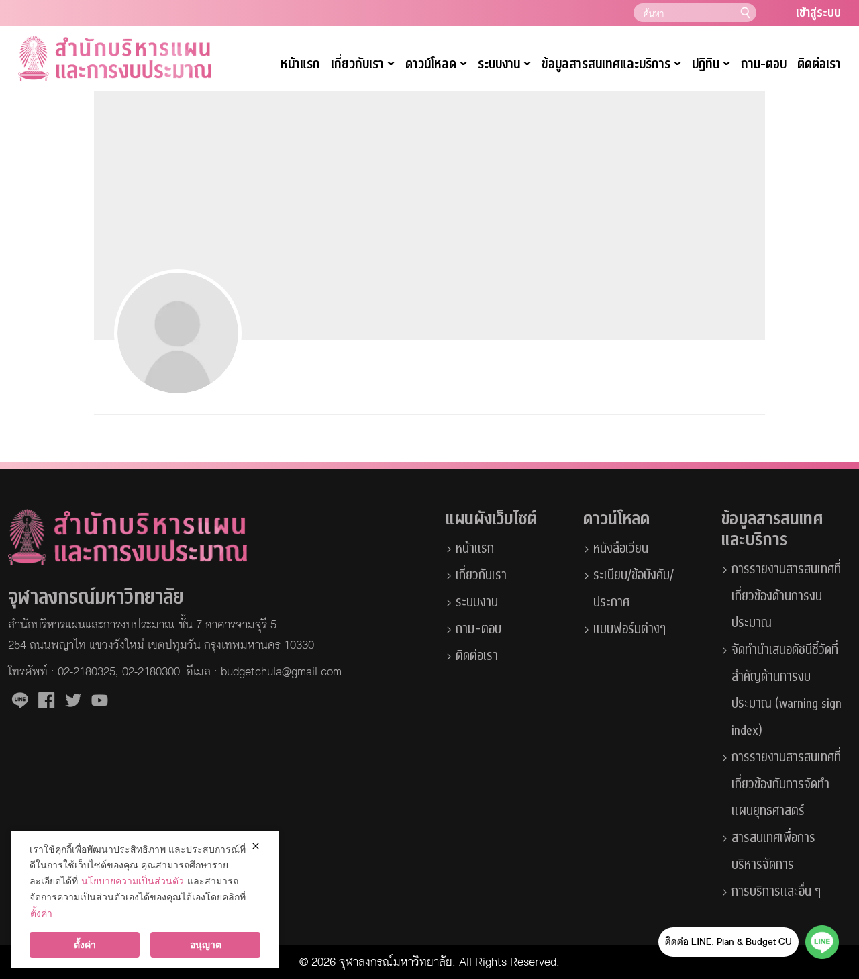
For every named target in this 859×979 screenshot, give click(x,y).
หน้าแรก (300, 64)
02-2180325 (86, 672)
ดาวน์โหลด (436, 65)
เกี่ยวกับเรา (363, 65)
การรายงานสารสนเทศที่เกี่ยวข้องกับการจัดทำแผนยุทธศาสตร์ (786, 784)
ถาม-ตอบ (764, 64)
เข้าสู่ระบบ (818, 13)
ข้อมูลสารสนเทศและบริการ (611, 65)
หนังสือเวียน (620, 548)
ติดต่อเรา (819, 64)
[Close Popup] (255, 846)
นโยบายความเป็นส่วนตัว (132, 880)
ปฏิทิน (711, 65)
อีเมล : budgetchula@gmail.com (264, 672)
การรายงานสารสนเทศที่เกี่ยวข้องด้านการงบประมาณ (786, 596)
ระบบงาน (477, 602)
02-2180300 (151, 672)
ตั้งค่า (41, 913)
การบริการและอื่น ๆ (776, 891)
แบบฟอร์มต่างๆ (629, 629)
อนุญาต (205, 944)
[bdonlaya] (178, 333)
